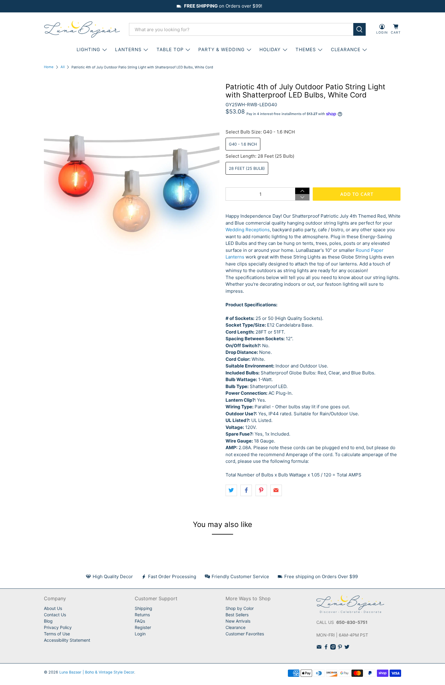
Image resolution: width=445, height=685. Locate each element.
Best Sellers (237, 614)
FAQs (140, 621)
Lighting (88, 49)
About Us (53, 608)
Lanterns (128, 49)
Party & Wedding (221, 49)
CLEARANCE (346, 49)
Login (140, 633)
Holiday (270, 49)
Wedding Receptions (248, 229)
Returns (142, 614)
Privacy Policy (58, 627)
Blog (48, 621)
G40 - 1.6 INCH (243, 144)
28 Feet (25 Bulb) (247, 168)
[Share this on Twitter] (231, 490)
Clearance (236, 627)
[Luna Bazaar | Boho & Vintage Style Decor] (82, 29)
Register (143, 627)
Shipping (143, 608)
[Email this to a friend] (276, 490)
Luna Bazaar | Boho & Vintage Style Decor (96, 672)
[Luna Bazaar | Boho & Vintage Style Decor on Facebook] (326, 647)
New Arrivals (238, 621)
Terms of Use (57, 633)
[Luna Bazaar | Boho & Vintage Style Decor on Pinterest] (340, 647)
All (63, 67)
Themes (305, 49)
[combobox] (241, 29)
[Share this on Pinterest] (261, 490)
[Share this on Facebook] (246, 490)
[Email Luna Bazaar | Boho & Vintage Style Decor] (319, 647)
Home (49, 67)
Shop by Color (240, 608)
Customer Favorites (245, 633)
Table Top (170, 49)
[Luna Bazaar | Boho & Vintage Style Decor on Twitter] (347, 647)
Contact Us (55, 614)
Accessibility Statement (67, 640)
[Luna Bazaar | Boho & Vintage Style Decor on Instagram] (333, 647)
